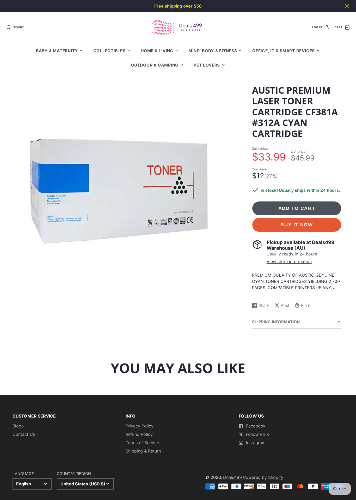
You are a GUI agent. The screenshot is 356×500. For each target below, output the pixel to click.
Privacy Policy (140, 425)
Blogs (18, 425)
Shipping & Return (143, 451)
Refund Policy (139, 434)
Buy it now (296, 224)
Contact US (24, 434)
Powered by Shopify (263, 477)
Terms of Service (142, 442)
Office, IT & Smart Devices (283, 50)
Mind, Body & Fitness (212, 50)
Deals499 (232, 477)
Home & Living (157, 50)
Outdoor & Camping (155, 65)
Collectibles (109, 50)
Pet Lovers (207, 65)
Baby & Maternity (57, 50)
